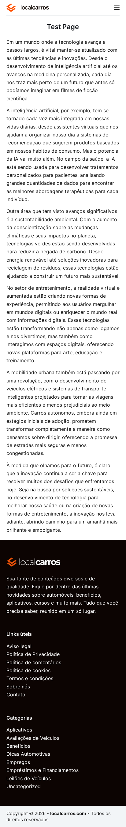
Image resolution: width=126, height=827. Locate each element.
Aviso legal (18, 646)
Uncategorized (23, 786)
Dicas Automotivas (28, 754)
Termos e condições (29, 678)
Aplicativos (19, 730)
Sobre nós (18, 687)
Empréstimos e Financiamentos (42, 770)
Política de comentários (33, 662)
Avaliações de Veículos (32, 738)
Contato (15, 694)
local (34, 7)
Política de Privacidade (33, 654)
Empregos (18, 762)
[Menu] (117, 7)
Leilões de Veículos (28, 778)
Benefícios (18, 746)
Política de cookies (28, 670)
